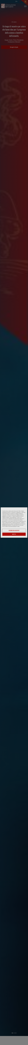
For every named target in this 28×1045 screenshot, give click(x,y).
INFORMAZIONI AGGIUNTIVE (14, 530)
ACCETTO (14, 534)
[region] (14, 522)
